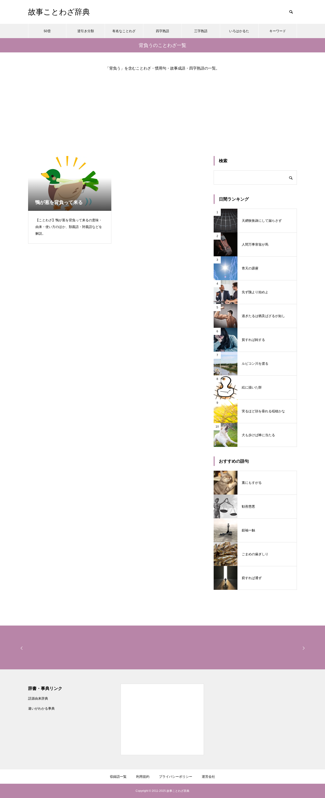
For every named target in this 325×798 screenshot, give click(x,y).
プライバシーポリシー (175, 776)
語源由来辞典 (38, 698)
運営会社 (208, 776)
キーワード (277, 31)
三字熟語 (200, 31)
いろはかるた (239, 31)
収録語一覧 (118, 776)
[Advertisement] (162, 109)
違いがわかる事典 (41, 708)
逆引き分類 (85, 31)
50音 (47, 31)
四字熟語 (162, 31)
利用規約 (142, 776)
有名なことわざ (124, 31)
